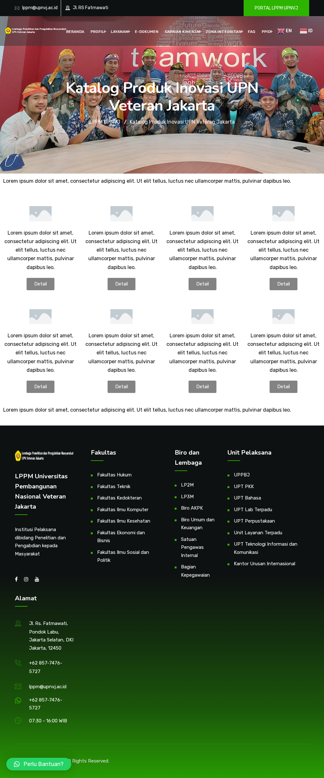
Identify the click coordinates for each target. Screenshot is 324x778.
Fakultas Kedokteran (119, 498)
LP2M (187, 485)
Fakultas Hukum (114, 475)
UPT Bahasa (247, 498)
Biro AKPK (192, 508)
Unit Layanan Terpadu (258, 533)
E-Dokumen (147, 31)
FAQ (251, 31)
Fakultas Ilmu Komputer (122, 509)
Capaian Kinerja (182, 31)
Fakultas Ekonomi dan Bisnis (121, 537)
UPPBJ (242, 475)
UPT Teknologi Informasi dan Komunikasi (265, 548)
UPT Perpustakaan (254, 521)
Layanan (119, 31)
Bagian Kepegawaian (195, 571)
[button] (40, 284)
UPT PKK (244, 486)
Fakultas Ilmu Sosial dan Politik (123, 556)
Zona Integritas (223, 31)
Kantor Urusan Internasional (264, 564)
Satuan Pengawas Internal (192, 547)
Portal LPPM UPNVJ (276, 8)
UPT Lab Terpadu (253, 509)
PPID (266, 31)
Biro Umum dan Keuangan (198, 524)
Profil (97, 31)
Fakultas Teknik (113, 486)
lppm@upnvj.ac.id (40, 7)
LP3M (187, 496)
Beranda (75, 31)
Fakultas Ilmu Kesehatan (123, 521)
